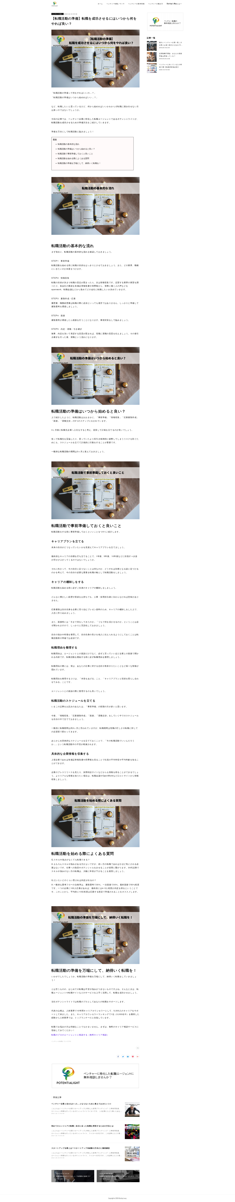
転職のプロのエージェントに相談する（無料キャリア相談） (80, 1034)
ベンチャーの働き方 (155, 4)
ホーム (100, 4)
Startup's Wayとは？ (174, 4)
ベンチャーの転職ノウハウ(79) (61, 1041)
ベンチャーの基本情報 (136, 4)
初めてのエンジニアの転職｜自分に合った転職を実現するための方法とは (82, 1126)
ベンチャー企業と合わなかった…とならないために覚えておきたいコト (81, 1103)
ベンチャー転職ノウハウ (115, 4)
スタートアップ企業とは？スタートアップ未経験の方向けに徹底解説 (80, 1148)
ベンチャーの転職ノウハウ (57, 14)
